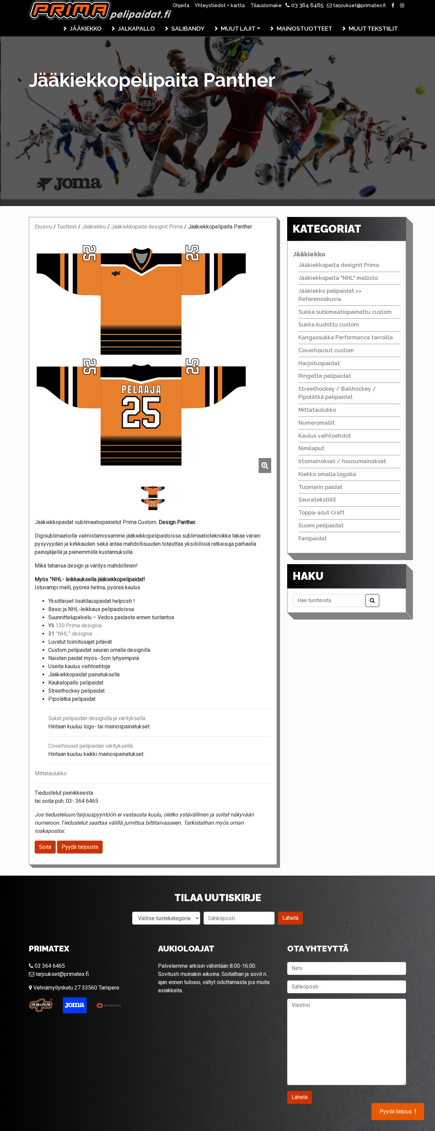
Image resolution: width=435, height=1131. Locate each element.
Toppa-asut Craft (321, 512)
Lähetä (290, 918)
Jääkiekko (86, 28)
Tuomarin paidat (320, 487)
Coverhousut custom (326, 350)
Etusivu (43, 226)
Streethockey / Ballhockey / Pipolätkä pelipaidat (337, 393)
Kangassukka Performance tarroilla (345, 337)
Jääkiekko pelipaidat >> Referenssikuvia (330, 295)
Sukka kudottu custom (328, 324)
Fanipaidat (312, 538)
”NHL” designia (74, 633)
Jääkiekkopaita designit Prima (147, 226)
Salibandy (188, 28)
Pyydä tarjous (398, 1111)
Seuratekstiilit (317, 499)
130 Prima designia (78, 625)
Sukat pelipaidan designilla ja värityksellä (96, 718)
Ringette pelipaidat (324, 376)
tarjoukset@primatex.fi (359, 5)
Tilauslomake (266, 5)
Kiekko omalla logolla (327, 474)
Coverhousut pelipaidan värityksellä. (91, 746)
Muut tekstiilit (373, 28)
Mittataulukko (51, 773)
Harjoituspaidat (319, 363)
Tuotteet (67, 226)
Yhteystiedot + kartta (220, 5)
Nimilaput (311, 448)
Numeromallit (316, 423)
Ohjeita (181, 5)
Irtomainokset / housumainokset (342, 461)
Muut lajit (238, 28)
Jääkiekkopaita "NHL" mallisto (338, 278)
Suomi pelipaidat (321, 525)
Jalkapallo (136, 28)
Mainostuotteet (304, 28)
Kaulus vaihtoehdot (324, 436)
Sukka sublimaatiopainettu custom (345, 312)
